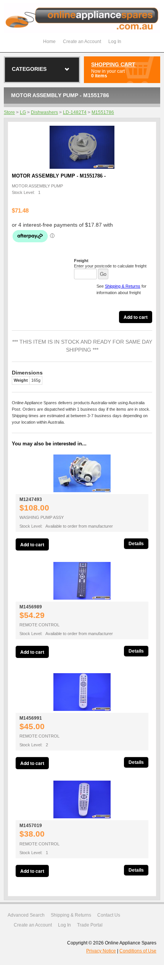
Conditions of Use (137, 951)
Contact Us (108, 915)
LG (23, 112)
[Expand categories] (67, 69)
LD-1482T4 (75, 112)
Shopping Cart (113, 64)
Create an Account (82, 41)
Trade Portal (90, 925)
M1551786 (103, 112)
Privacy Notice (101, 951)
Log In (114, 41)
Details (136, 543)
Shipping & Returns (122, 286)
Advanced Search (26, 915)
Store (9, 112)
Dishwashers (44, 112)
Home (49, 41)
